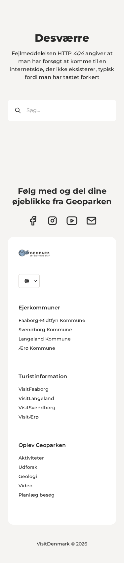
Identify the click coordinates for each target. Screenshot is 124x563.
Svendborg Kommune (45, 330)
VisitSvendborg (37, 408)
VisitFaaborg (34, 389)
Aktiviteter (31, 458)
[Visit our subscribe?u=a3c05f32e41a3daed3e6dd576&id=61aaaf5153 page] (91, 220)
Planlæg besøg (37, 495)
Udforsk (28, 467)
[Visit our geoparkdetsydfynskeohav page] (33, 220)
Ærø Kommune (37, 348)
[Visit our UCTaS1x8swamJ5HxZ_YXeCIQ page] (72, 220)
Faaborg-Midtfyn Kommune (52, 320)
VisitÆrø (29, 417)
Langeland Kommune (45, 339)
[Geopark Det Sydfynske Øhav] (34, 253)
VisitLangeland (36, 398)
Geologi (28, 476)
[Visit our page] (52, 220)
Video (25, 486)
